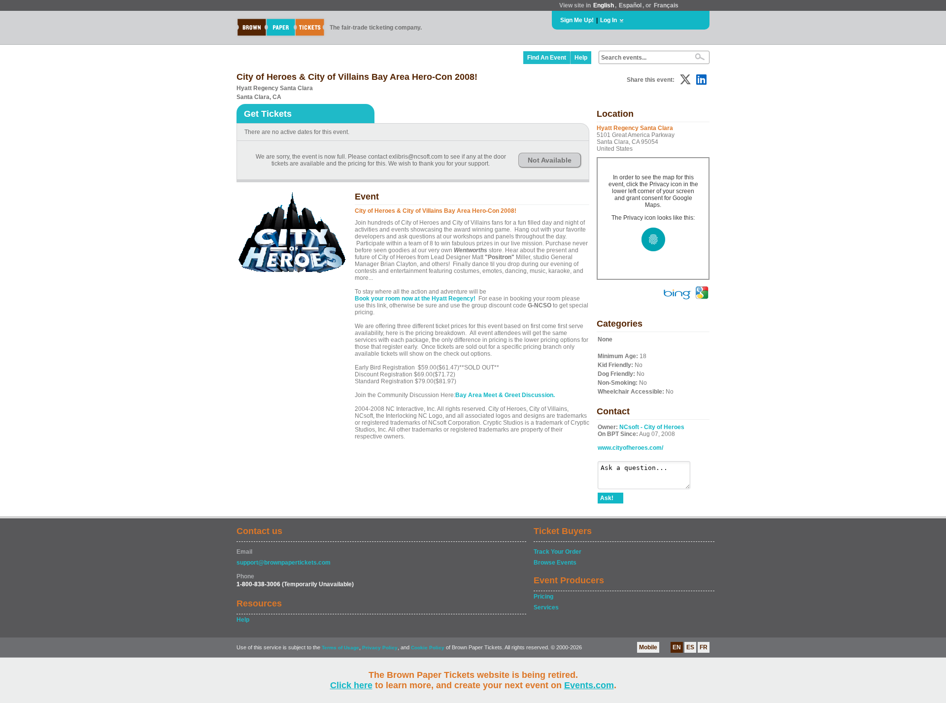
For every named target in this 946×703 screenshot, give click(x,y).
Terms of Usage (340, 647)
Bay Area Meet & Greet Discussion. (505, 395)
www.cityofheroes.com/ (630, 447)
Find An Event (546, 57)
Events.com (589, 685)
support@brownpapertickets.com (283, 562)
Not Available (550, 160)
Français (666, 5)
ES (690, 647)
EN (677, 647)
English (603, 5)
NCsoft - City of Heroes (651, 427)
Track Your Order (557, 551)
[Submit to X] (685, 79)
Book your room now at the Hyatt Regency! (415, 298)
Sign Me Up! (577, 20)
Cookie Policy (427, 647)
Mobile (648, 647)
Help (580, 57)
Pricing (543, 596)
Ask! (606, 498)
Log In (608, 20)
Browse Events (555, 562)
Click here (351, 685)
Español (630, 5)
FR (704, 647)
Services (546, 607)
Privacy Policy (380, 647)
